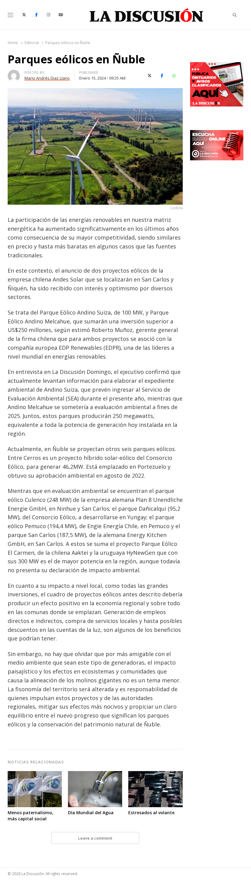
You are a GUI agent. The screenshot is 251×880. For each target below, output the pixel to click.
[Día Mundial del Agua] (95, 774)
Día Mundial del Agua (91, 812)
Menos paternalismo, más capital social (30, 816)
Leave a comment (95, 838)
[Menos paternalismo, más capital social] (35, 774)
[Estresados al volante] (155, 774)
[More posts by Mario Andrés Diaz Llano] (14, 73)
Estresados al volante (151, 812)
